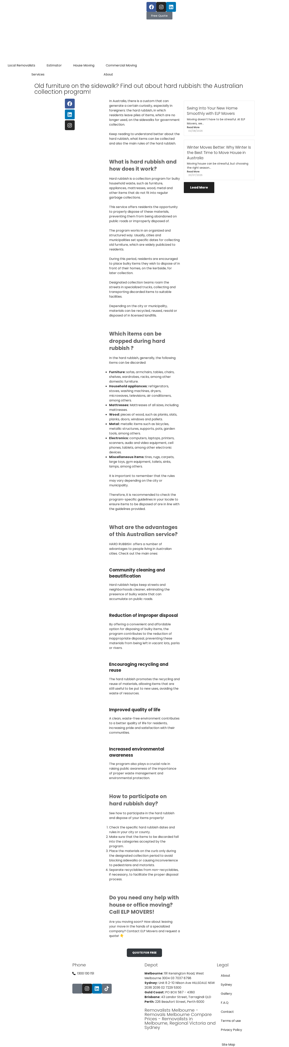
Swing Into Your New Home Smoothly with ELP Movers (212, 111)
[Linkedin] (171, 7)
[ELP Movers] (36, 999)
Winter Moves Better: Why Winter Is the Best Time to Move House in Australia (219, 153)
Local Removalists (21, 65)
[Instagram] (161, 7)
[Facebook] (151, 7)
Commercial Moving (121, 65)
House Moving (83, 65)
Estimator (54, 65)
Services (37, 74)
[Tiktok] (107, 989)
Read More (193, 127)
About (108, 74)
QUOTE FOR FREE (144, 953)
